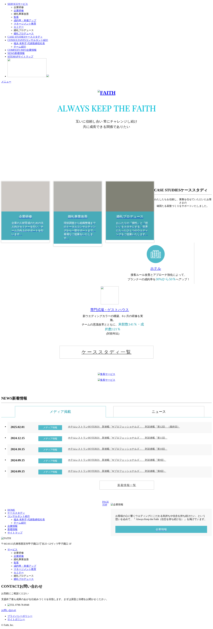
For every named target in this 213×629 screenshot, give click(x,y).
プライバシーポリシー (19, 616)
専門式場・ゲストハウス (109, 310)
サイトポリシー (16, 619)
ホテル (155, 268)
